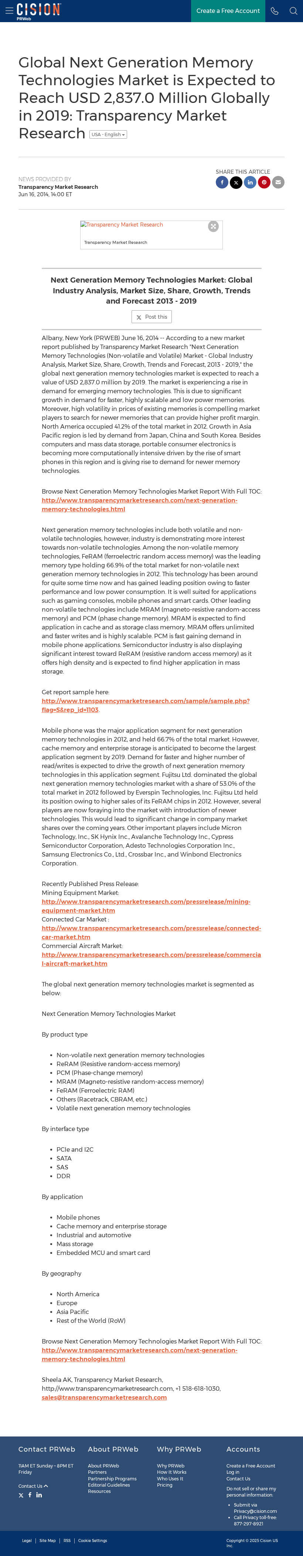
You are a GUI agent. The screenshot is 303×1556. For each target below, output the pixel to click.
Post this (156, 317)
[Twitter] (21, 1494)
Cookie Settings (92, 1540)
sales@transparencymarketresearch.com (104, 1397)
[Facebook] (30, 1494)
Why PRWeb (170, 1466)
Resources (99, 1491)
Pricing (165, 1485)
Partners (97, 1472)
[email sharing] (278, 183)
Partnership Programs (112, 1478)
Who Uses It (170, 1478)
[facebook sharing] (222, 183)
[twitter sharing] (236, 183)
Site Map (48, 1540)
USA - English (107, 134)
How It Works (172, 1472)
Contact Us (31, 1486)
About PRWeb (103, 1466)
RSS (67, 1540)
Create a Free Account (251, 1466)
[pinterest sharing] (264, 183)
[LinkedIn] (39, 1494)
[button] (293, 11)
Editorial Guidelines (109, 1485)
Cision (266, 1540)
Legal (27, 1540)
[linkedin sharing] (250, 183)
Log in (233, 1472)
